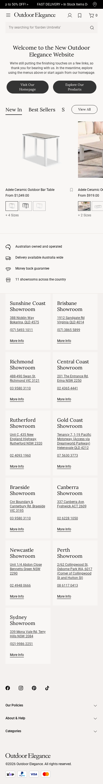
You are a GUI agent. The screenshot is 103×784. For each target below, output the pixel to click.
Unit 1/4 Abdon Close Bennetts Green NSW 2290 (26, 569)
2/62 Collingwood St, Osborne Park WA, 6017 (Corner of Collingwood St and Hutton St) (74, 571)
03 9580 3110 (20, 388)
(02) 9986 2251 (21, 644)
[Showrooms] (95, 4)
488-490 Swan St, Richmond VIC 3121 (25, 378)
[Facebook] (7, 688)
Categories (13, 731)
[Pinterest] (34, 688)
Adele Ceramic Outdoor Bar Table (29, 190)
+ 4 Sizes (12, 215)
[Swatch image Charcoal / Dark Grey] (25, 206)
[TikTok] (47, 688)
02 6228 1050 (67, 518)
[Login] (70, 15)
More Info (17, 341)
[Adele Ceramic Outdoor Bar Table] (40, 149)
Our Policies (14, 705)
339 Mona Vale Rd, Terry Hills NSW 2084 (28, 634)
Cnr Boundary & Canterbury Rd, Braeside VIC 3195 (27, 506)
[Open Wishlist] (81, 15)
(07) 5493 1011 (21, 330)
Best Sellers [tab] (42, 109)
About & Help (15, 718)
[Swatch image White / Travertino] (39, 206)
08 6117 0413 (67, 585)
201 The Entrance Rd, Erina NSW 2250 (72, 378)
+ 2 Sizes (84, 215)
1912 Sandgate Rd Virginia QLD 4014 (71, 320)
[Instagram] (21, 688)
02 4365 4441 (67, 388)
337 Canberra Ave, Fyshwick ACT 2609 (72, 504)
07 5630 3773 (67, 455)
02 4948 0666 (20, 585)
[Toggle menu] (8, 15)
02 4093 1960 (20, 455)
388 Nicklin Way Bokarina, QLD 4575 (24, 320)
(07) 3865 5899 (68, 330)
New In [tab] (13, 109)
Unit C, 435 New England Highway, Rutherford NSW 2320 (26, 439)
